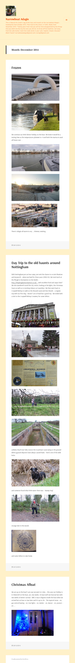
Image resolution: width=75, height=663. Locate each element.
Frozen (16, 67)
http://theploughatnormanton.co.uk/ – (25, 283)
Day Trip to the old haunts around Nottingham (36, 265)
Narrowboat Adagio (17, 19)
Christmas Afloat (23, 584)
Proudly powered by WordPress (20, 659)
